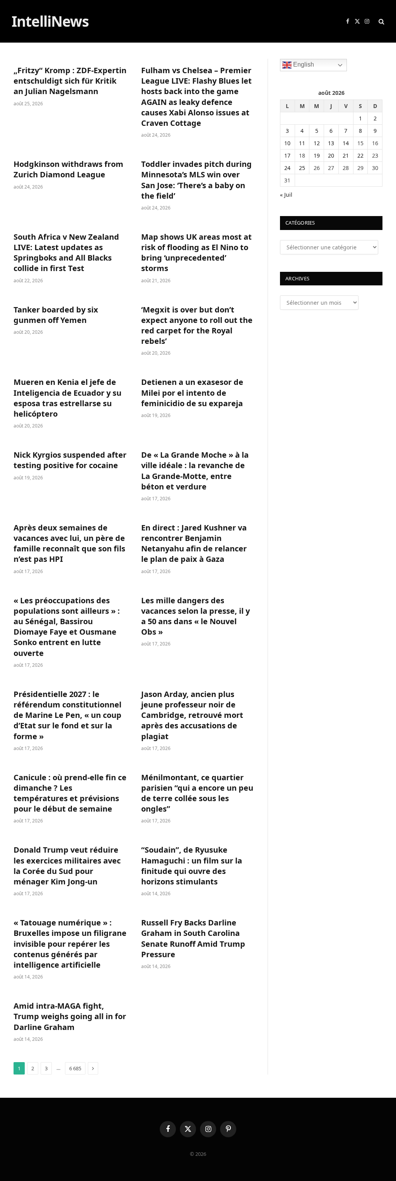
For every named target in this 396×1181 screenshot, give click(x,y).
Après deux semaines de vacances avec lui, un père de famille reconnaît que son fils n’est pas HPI (69, 543)
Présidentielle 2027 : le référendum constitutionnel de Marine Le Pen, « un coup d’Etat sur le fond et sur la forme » (67, 715)
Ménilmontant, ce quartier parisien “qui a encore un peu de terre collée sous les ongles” (197, 793)
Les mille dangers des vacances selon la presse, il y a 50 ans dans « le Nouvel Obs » (195, 616)
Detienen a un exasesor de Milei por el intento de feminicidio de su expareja (192, 392)
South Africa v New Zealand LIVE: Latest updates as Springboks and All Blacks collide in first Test (66, 253)
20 (331, 155)
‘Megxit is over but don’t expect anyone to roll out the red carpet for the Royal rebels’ (197, 325)
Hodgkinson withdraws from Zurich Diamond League (68, 169)
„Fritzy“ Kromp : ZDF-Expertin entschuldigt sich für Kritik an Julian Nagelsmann (70, 80)
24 (287, 168)
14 (346, 143)
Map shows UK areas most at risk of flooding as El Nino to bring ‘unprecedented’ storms (196, 253)
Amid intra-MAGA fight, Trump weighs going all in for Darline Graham (70, 1016)
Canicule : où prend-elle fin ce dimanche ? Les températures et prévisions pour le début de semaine (70, 793)
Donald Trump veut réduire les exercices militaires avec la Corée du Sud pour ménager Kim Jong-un (67, 866)
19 (317, 155)
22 (360, 155)
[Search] (380, 21)
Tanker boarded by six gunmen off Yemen (56, 314)
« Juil (286, 194)
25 (302, 168)
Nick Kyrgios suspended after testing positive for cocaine (70, 460)
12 (317, 143)
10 (287, 143)
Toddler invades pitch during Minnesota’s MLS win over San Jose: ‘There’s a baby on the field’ (196, 180)
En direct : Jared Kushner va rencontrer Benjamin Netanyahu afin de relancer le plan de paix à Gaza (194, 543)
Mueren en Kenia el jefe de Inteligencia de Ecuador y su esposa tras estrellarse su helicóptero (67, 398)
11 (302, 143)
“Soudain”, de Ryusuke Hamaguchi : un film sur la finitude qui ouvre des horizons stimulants (191, 866)
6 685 (75, 1068)
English (303, 64)
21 (346, 155)
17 (287, 155)
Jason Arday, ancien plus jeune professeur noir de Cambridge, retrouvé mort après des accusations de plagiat (192, 715)
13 (331, 143)
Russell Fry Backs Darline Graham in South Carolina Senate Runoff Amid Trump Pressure (193, 938)
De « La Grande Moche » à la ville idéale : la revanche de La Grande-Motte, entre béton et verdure (195, 471)
